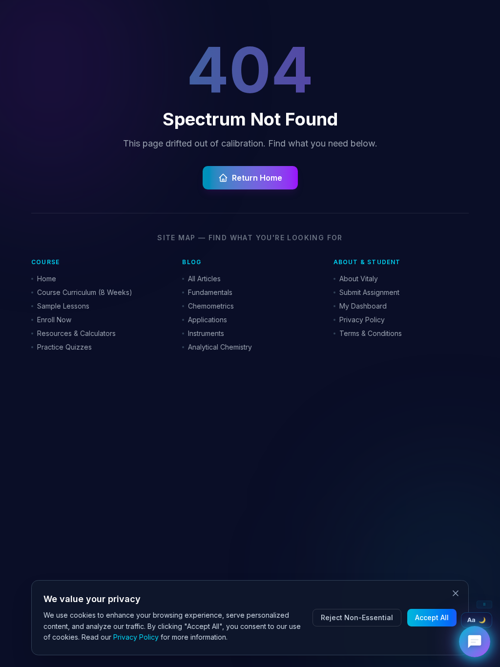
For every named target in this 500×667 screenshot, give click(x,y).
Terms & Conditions (370, 333)
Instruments (206, 333)
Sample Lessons (63, 306)
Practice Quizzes (64, 347)
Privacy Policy (362, 319)
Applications (207, 319)
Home (46, 278)
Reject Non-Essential (357, 617)
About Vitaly (358, 278)
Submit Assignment (369, 292)
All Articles (204, 278)
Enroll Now (54, 319)
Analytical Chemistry (220, 347)
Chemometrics (211, 306)
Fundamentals (210, 292)
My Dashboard (363, 306)
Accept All (432, 617)
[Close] (455, 593)
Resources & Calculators (76, 333)
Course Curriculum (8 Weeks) (84, 292)
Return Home (257, 178)
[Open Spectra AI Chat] (474, 641)
